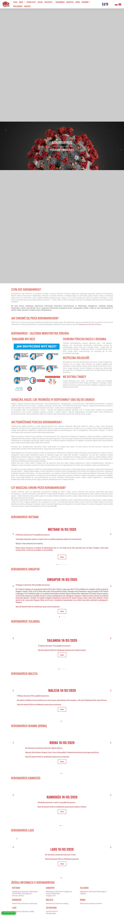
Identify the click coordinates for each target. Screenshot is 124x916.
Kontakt (27, 6)
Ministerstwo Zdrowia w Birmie (91, 903)
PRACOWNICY (18, 6)
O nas (15, 2)
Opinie (77, 2)
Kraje (21, 2)
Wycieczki (48, 2)
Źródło (62, 557)
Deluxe (40, 2)
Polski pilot (31, 2)
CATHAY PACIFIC (52, 911)
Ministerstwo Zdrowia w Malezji (57, 903)
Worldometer (51, 913)
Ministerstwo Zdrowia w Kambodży (24, 903)
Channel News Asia (53, 893)
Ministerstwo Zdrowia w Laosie (23, 911)
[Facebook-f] (103, 4)
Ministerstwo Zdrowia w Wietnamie (24, 891)
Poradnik (85, 2)
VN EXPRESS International (21, 893)
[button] (58, 564)
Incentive (70, 2)
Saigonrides (60, 2)
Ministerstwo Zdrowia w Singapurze (59, 891)
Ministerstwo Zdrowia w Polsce (90, 324)
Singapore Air (51, 896)
